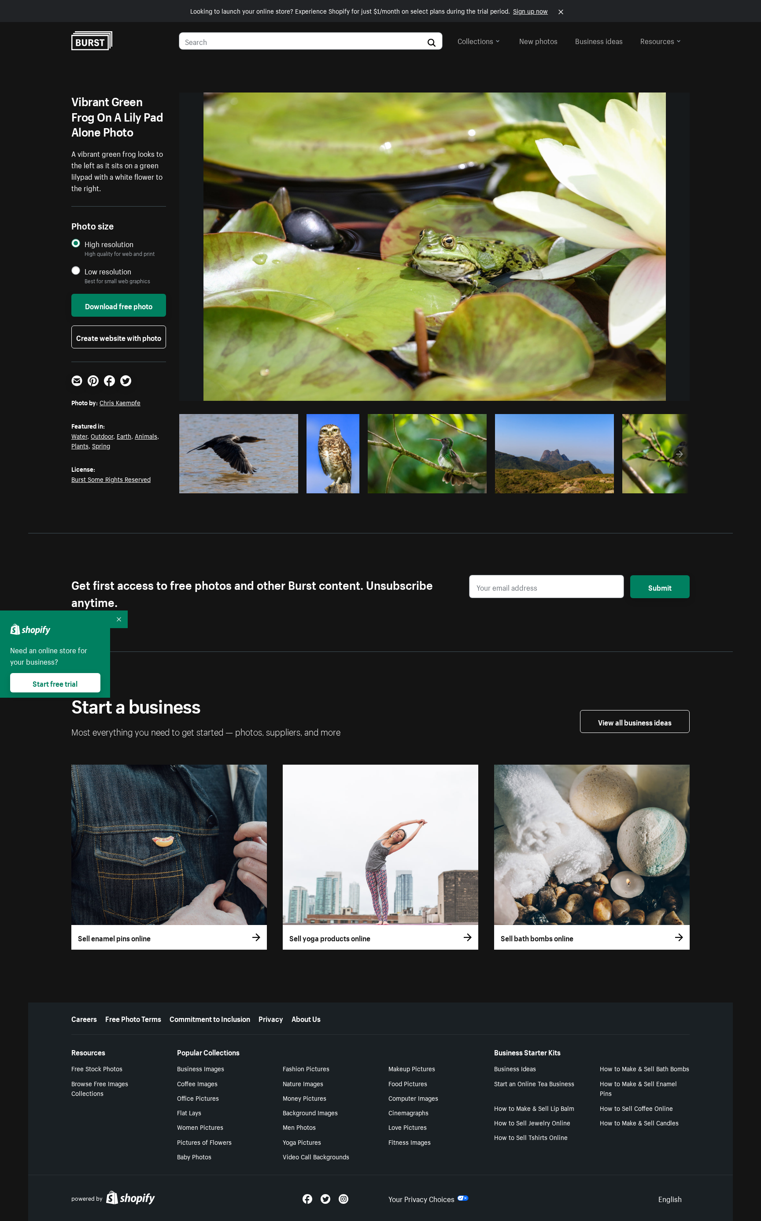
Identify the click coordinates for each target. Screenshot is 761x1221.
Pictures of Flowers (204, 1142)
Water (79, 435)
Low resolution (108, 271)
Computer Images (413, 1098)
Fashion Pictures (306, 1068)
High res (238, 484)
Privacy (271, 1018)
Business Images (200, 1068)
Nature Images (303, 1083)
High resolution (109, 244)
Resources (657, 40)
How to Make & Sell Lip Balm (534, 1108)
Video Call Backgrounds (316, 1156)
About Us (306, 1018)
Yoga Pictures (302, 1142)
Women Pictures (200, 1127)
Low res (271, 484)
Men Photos (299, 1127)
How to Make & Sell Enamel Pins (638, 1088)
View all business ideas (635, 721)
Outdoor (102, 435)
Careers (84, 1018)
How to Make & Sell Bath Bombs (644, 1068)
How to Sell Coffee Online (636, 1108)
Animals (146, 435)
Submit (660, 586)
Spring (101, 445)
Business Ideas (515, 1068)
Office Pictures (198, 1098)
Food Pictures (407, 1083)
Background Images (310, 1112)
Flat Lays (189, 1112)
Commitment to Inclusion (210, 1018)
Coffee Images (197, 1083)
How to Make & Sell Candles (639, 1122)
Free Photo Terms (133, 1018)
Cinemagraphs (408, 1112)
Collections (475, 40)
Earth (124, 435)
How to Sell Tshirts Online (531, 1137)
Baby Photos (194, 1156)
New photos (538, 40)
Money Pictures (304, 1098)
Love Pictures (407, 1127)
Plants (80, 445)
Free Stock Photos (96, 1068)
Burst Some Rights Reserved (111, 479)
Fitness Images (409, 1142)
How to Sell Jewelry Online (532, 1122)
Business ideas (599, 40)
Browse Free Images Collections (99, 1088)
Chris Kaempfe (120, 402)
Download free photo (118, 305)
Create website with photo (118, 337)
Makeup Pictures (411, 1068)
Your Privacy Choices (421, 1198)
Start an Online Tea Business (534, 1083)
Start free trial (55, 682)
